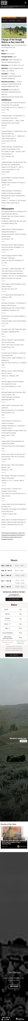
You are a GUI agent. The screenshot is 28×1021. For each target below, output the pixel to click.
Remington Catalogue (13, 6)
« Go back (4, 20)
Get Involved (14, 986)
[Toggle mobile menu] (25, 2)
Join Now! (23, 741)
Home (2, 6)
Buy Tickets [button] (14, 655)
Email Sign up (6, 1017)
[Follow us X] (10, 1019)
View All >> (3, 112)
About (19, 20)
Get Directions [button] (14, 599)
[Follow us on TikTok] (4, 1019)
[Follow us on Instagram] (6, 1019)
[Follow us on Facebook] (2, 1019)
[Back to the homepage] (4, 3)
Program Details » (20, 643)
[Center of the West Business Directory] (20, 1019)
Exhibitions (12, 20)
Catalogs (6, 6)
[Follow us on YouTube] (8, 1019)
